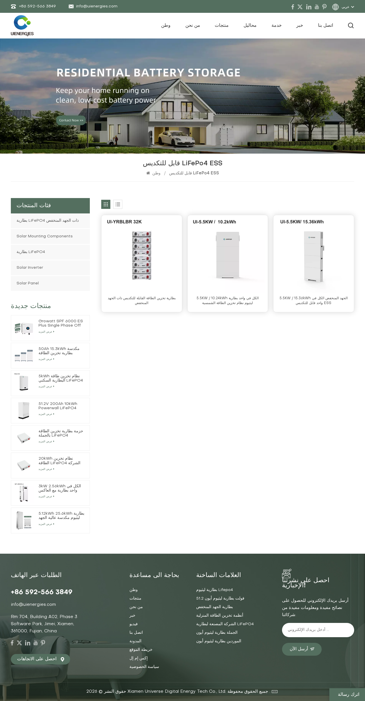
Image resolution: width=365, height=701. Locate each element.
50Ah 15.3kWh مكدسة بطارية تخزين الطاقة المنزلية (59, 351)
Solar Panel (28, 283)
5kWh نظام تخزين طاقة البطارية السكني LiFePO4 (60, 378)
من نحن (192, 25)
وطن (166, 25)
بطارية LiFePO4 (31, 252)
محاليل (250, 25)
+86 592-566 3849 (37, 6)
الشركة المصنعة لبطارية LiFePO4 (225, 624)
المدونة (135, 641)
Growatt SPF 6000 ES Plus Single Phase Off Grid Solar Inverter (60, 323)
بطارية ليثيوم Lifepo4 (214, 590)
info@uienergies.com (96, 6)
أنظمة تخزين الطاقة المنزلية (219, 616)
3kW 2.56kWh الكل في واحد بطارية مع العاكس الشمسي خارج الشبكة (59, 488)
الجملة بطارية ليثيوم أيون (217, 633)
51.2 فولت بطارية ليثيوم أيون (220, 598)
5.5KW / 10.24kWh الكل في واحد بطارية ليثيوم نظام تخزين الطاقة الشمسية (227, 301)
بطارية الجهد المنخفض (214, 607)
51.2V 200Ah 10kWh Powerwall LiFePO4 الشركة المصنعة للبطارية (59, 406)
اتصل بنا (325, 25)
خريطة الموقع (141, 650)
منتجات (222, 25)
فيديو (133, 624)
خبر (299, 25)
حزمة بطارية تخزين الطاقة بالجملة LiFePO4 (60, 433)
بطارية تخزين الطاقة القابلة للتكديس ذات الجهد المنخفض (142, 301)
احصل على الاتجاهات (36, 659)
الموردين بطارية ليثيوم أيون (218, 641)
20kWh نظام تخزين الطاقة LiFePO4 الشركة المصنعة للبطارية (59, 461)
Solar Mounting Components (45, 236)
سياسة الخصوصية (144, 667)
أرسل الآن (299, 649)
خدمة (276, 25)
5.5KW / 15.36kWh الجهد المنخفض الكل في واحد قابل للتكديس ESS (313, 301)
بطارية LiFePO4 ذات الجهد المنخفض (48, 221)
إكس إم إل (138, 658)
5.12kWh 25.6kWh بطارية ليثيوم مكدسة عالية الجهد (61, 516)
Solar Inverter (30, 268)
